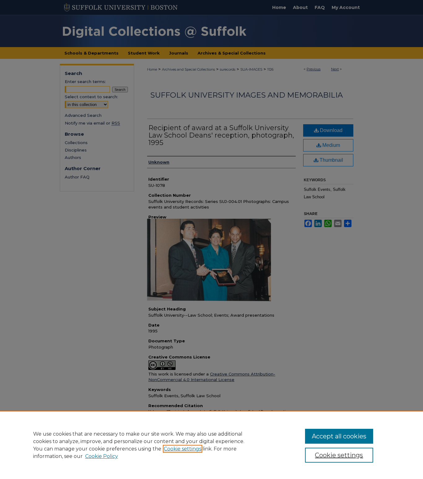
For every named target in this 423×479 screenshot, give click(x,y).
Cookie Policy (101, 456)
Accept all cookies (339, 436)
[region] (211, 445)
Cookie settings (182, 449)
